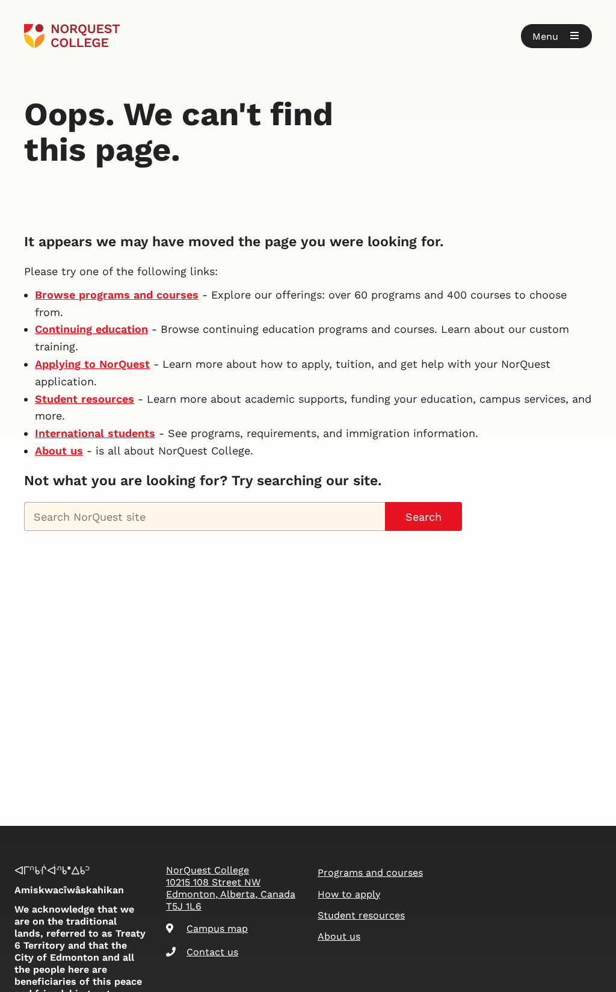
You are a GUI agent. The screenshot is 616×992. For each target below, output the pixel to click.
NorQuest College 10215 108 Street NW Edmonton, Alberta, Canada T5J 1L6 (230, 888)
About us (59, 450)
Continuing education (91, 329)
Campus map (217, 928)
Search (423, 516)
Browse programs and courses (117, 294)
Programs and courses (370, 872)
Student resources (84, 398)
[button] (556, 36)
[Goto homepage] (72, 36)
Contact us (212, 952)
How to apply (349, 894)
